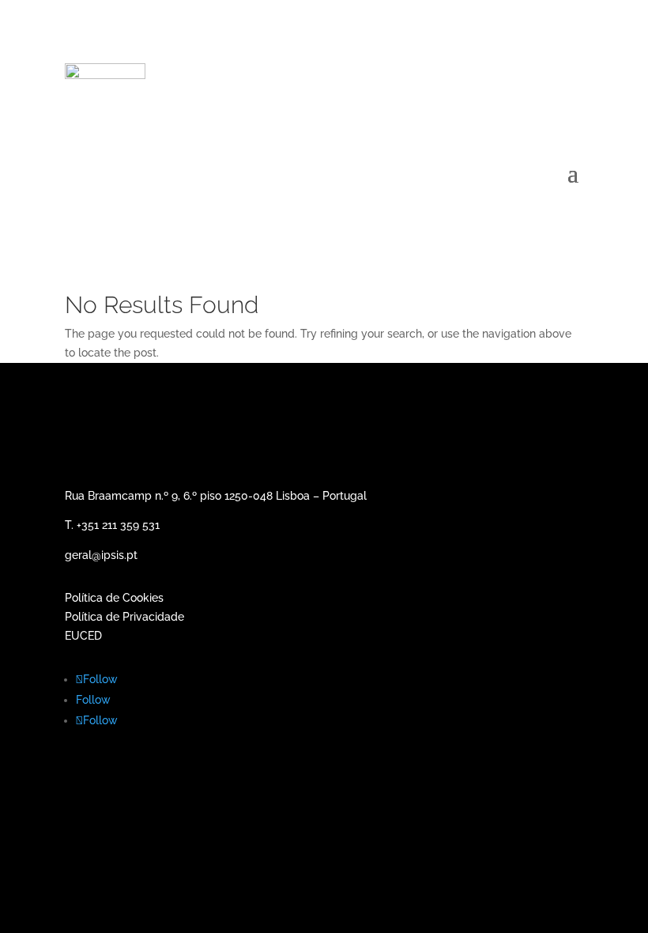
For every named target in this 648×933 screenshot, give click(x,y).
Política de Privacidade (124, 616)
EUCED (83, 635)
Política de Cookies (116, 597)
